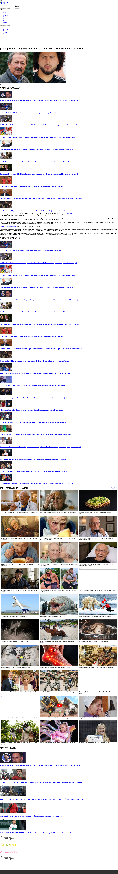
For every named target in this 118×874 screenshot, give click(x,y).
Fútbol (5, 12)
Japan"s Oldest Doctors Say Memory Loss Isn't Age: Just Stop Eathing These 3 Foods (96, 565)
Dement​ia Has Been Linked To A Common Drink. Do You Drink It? (19, 512)
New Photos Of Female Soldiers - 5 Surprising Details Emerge (57, 692)
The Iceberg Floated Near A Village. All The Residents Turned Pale (19, 718)
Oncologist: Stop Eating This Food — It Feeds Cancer (94, 641)
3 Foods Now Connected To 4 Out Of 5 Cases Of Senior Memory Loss (97, 513)
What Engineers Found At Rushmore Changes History (16, 667)
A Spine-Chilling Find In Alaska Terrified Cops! (52, 616)
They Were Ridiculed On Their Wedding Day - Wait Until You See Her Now (58, 591)
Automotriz (6, 14)
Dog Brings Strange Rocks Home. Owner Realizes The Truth (96, 667)
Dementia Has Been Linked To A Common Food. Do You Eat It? (58, 512)
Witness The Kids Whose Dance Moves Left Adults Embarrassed (58, 742)
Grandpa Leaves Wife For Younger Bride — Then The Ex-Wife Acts (19, 692)
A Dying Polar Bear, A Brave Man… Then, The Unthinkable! (95, 616)
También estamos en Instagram (8, 226)
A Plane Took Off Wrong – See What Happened (14, 616)
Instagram (5, 22)
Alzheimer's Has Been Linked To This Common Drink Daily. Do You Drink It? (19, 591)
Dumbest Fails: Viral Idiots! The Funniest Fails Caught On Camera (58, 718)
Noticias (5, 16)
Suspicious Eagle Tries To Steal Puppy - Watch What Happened (97, 590)
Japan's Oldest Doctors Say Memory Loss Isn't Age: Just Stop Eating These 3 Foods (96, 539)
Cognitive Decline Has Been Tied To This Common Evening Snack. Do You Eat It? (58, 565)
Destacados (6, 18)
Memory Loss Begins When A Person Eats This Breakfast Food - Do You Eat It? (20, 565)
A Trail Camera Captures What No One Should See (15, 641)
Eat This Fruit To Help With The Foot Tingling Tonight (55, 667)
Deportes (5, 15)
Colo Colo (69, 214)
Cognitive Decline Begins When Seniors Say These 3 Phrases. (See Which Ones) (19, 539)
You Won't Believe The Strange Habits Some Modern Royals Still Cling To (19, 743)
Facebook (5, 21)
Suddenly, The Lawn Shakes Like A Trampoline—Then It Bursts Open (96, 692)
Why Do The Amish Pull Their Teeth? (89, 718)
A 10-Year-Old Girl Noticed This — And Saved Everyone (94, 742)
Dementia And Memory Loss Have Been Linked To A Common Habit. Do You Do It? (57, 539)
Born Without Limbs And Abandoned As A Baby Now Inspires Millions (57, 641)
